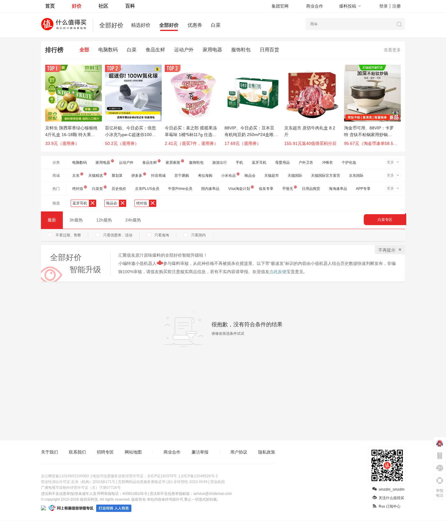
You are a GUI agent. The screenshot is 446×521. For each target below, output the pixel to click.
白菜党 (97, 189)
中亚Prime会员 (180, 189)
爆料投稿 (347, 6)
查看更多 (392, 49)
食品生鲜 (155, 49)
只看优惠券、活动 (117, 235)
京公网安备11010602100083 (65, 476)
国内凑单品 (210, 189)
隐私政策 (266, 452)
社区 (103, 6)
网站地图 (133, 452)
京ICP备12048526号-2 (199, 476)
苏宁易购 (181, 175)
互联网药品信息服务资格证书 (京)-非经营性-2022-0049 (163, 482)
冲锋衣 (327, 162)
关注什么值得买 (391, 498)
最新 (52, 220)
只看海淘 (162, 235)
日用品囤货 (311, 189)
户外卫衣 (306, 162)
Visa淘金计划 (239, 189)
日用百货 (269, 49)
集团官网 (280, 6)
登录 (383, 6)
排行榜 (54, 49)
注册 (396, 6)
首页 (50, 6)
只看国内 (198, 235)
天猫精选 (95, 175)
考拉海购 (205, 175)
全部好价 (169, 25)
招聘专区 (105, 452)
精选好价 (140, 25)
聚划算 (117, 175)
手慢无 (287, 189)
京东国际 (356, 175)
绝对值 (77, 189)
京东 (75, 175)
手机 (239, 162)
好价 (77, 6)
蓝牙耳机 (259, 162)
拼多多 (136, 175)
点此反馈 (277, 271)
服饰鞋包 (241, 49)
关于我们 (49, 452)
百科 (130, 6)
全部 (84, 49)
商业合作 (314, 6)
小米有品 (228, 175)
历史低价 (119, 189)
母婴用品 (282, 162)
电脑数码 (108, 49)
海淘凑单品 (338, 189)
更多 (390, 162)
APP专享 (363, 189)
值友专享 (266, 189)
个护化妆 (349, 162)
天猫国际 (295, 175)
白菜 (216, 25)
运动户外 (184, 49)
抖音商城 (158, 175)
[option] (75, 108)
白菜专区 (385, 220)
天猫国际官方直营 (325, 175)
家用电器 (212, 49)
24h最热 (133, 220)
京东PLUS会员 (147, 189)
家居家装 (173, 162)
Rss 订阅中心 (389, 506)
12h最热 (104, 220)
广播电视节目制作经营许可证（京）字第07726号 (81, 487)
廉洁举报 (199, 452)
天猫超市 (271, 175)
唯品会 (250, 175)
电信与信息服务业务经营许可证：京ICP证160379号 (135, 476)
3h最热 (76, 220)
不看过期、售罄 (68, 235)
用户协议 (238, 452)
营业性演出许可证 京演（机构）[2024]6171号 (78, 482)
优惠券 (195, 25)
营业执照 (217, 482)
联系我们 (77, 452)
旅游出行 (219, 162)
